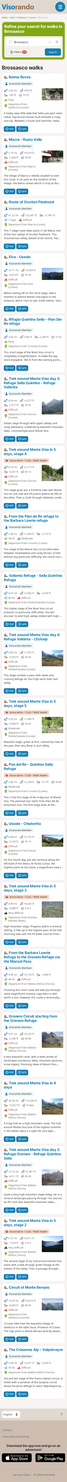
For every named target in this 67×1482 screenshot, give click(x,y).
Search (53, 52)
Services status (22, 1474)
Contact (7, 1430)
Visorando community (16, 1436)
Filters (19, 52)
